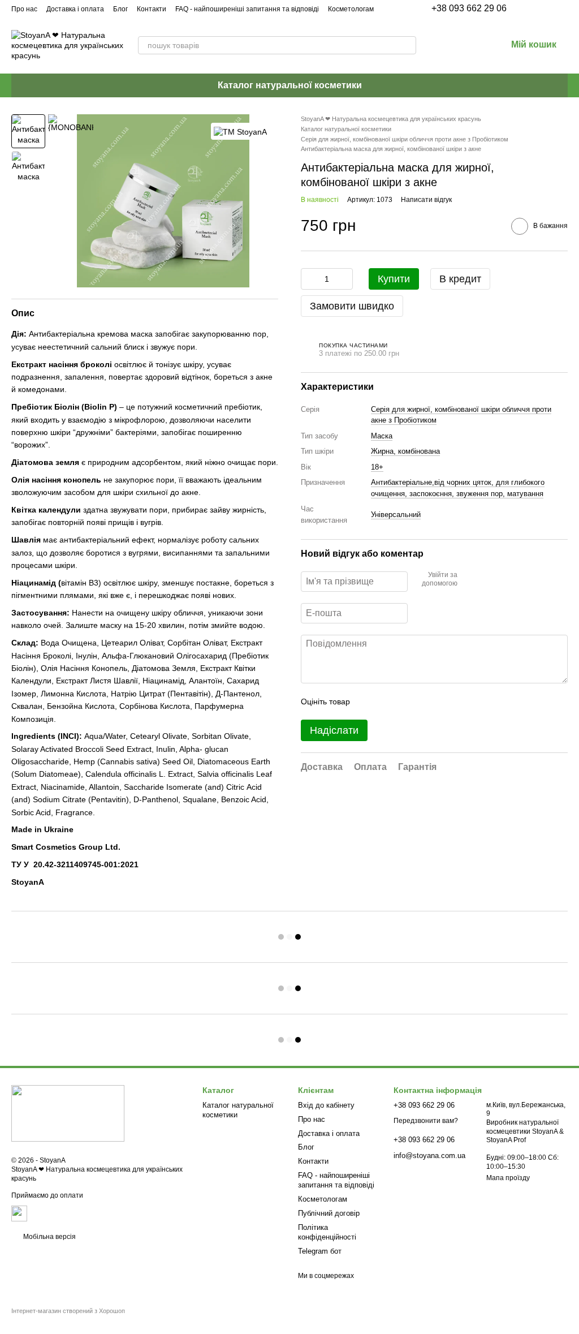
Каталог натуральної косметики (290, 85)
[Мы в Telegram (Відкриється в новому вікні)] (549, 8)
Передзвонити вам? (426, 1121)
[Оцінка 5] (441, 701)
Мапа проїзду (508, 1178)
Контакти (151, 9)
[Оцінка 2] (387, 701)
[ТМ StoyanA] (240, 131)
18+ (377, 467)
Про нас (24, 9)
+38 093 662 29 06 (469, 8)
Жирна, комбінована (405, 451)
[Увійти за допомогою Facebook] (470, 580)
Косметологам (351, 9)
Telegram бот (320, 1251)
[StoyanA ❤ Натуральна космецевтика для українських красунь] (67, 1113)
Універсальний (396, 514)
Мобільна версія (48, 1237)
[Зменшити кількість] (309, 279)
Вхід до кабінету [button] (326, 1105)
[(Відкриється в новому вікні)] (19, 1213)
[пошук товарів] (407, 45)
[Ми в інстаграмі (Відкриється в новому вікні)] (536, 8)
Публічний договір (329, 1213)
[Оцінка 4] (423, 701)
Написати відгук (426, 200)
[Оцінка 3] (405, 701)
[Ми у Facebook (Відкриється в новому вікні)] (522, 8)
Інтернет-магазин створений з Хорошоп (68, 1310)
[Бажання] (439, 45)
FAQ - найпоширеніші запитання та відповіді (247, 9)
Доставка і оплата (75, 9)
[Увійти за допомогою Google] (488, 580)
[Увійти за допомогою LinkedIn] (506, 580)
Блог (120, 9)
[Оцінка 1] (369, 701)
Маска (381, 436)
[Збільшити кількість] (344, 279)
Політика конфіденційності (327, 1232)
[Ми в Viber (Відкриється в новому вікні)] (563, 8)
